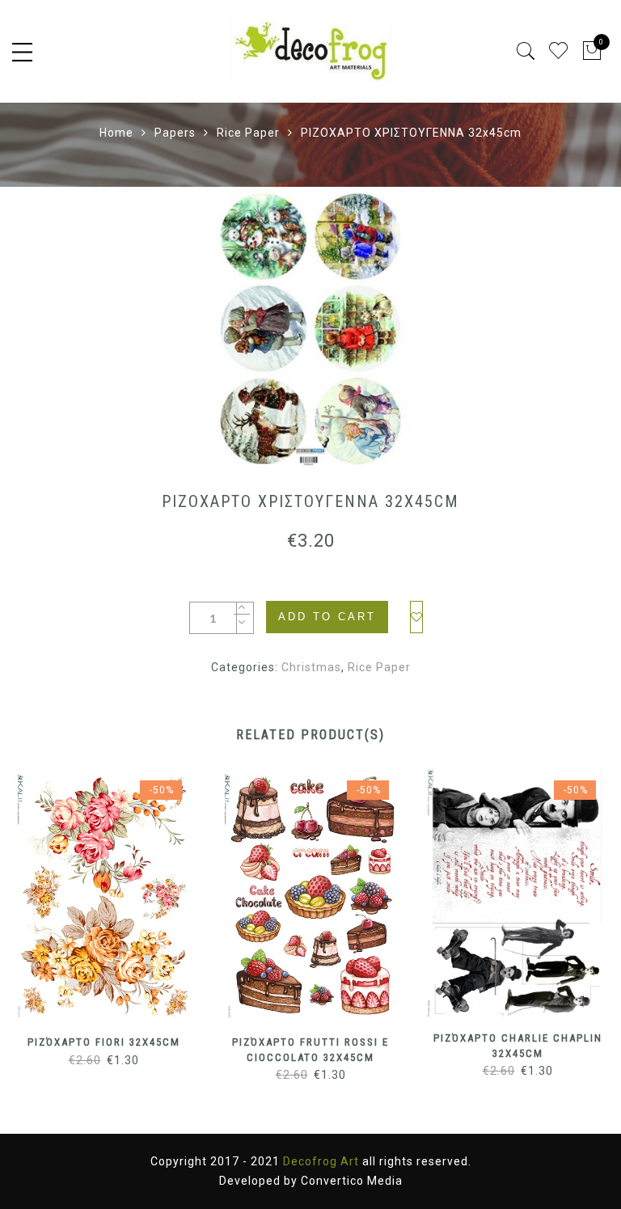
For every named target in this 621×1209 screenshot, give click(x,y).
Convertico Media (352, 1180)
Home (116, 132)
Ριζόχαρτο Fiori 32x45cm (103, 1042)
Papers (175, 132)
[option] (310, 328)
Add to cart (327, 617)
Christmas (311, 667)
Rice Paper (248, 132)
